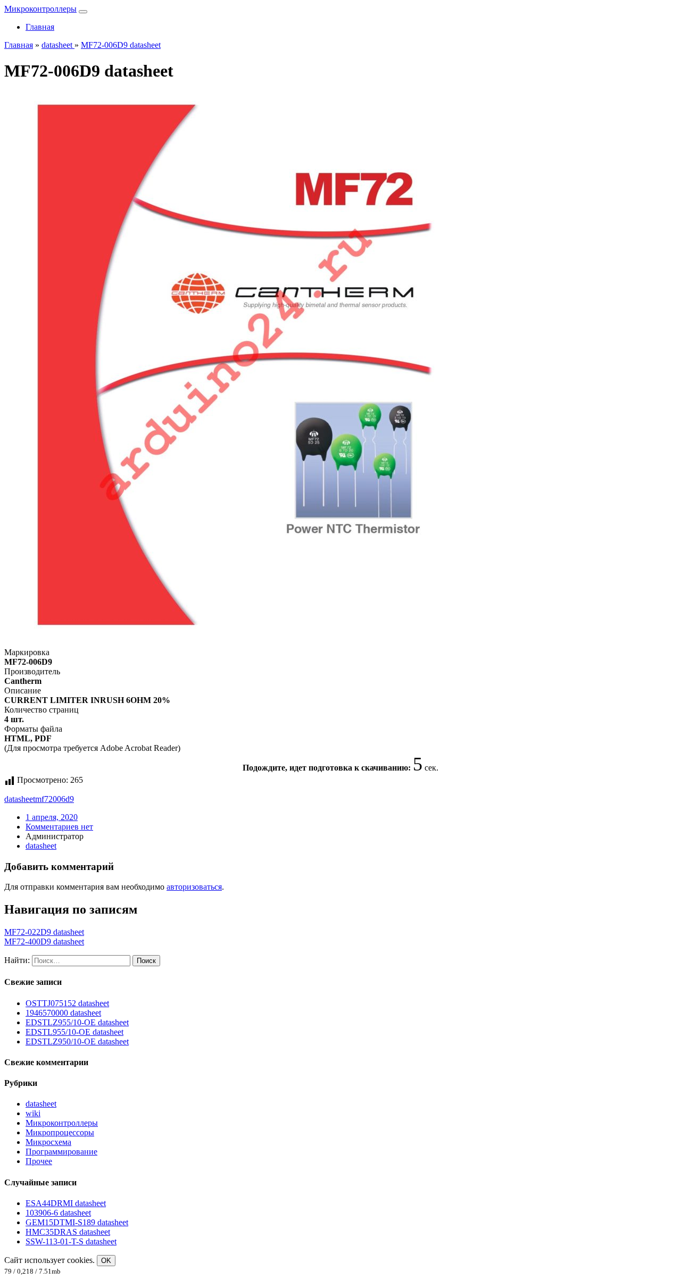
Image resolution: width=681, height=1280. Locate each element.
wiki (33, 1113)
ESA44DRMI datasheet (66, 1203)
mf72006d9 (54, 799)
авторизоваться (194, 886)
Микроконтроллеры (40, 8)
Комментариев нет (59, 826)
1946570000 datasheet (63, 1012)
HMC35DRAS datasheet (68, 1231)
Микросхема (48, 1142)
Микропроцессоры (60, 1132)
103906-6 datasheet (58, 1212)
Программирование (61, 1151)
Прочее (39, 1161)
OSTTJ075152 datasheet (67, 1003)
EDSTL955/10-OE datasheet (74, 1031)
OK (106, 1261)
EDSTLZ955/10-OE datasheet (77, 1022)
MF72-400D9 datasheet (44, 941)
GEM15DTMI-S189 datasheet (77, 1222)
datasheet (19, 799)
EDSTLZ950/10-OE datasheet (77, 1041)
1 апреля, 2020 (52, 817)
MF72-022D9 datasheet (44, 931)
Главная (40, 26)
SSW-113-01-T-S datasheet (71, 1241)
